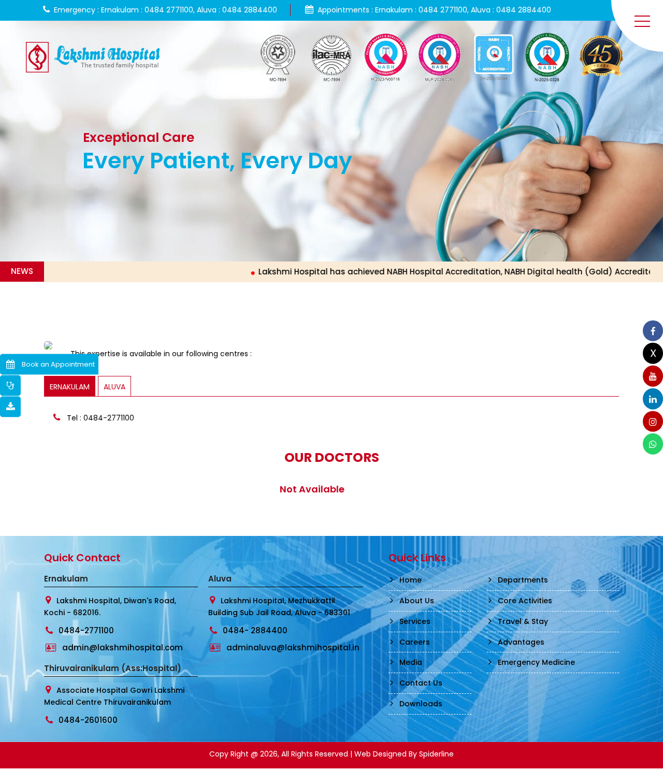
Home (410, 580)
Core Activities (525, 600)
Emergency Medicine (536, 662)
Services (414, 621)
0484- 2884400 (255, 630)
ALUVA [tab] (114, 387)
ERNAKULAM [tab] (70, 387)
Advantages (521, 642)
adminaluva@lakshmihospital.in (292, 647)
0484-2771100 (86, 630)
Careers (414, 642)
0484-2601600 (88, 720)
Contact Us (420, 683)
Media (410, 662)
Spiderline (436, 754)
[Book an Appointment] (10, 364)
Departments (523, 580)
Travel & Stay (523, 621)
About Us (416, 600)
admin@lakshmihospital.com (122, 647)
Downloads (420, 704)
